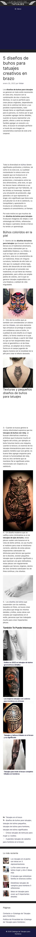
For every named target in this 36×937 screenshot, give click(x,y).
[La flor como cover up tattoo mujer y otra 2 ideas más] (6, 869)
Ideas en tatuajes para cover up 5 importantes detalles (20, 894)
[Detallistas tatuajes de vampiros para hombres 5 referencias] (6, 885)
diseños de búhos (16, 602)
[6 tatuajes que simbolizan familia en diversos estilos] (6, 878)
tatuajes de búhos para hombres (16, 826)
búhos (23, 165)
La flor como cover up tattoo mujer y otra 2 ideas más (21, 870)
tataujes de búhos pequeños (14, 823)
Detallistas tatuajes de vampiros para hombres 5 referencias (21, 885)
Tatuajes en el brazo (14, 817)
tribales (12, 325)
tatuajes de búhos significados (15, 830)
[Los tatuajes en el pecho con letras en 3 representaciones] (6, 861)
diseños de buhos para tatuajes (18, 820)
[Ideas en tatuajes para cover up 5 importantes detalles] (6, 893)
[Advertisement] (18, 31)
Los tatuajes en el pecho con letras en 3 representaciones (20, 861)
